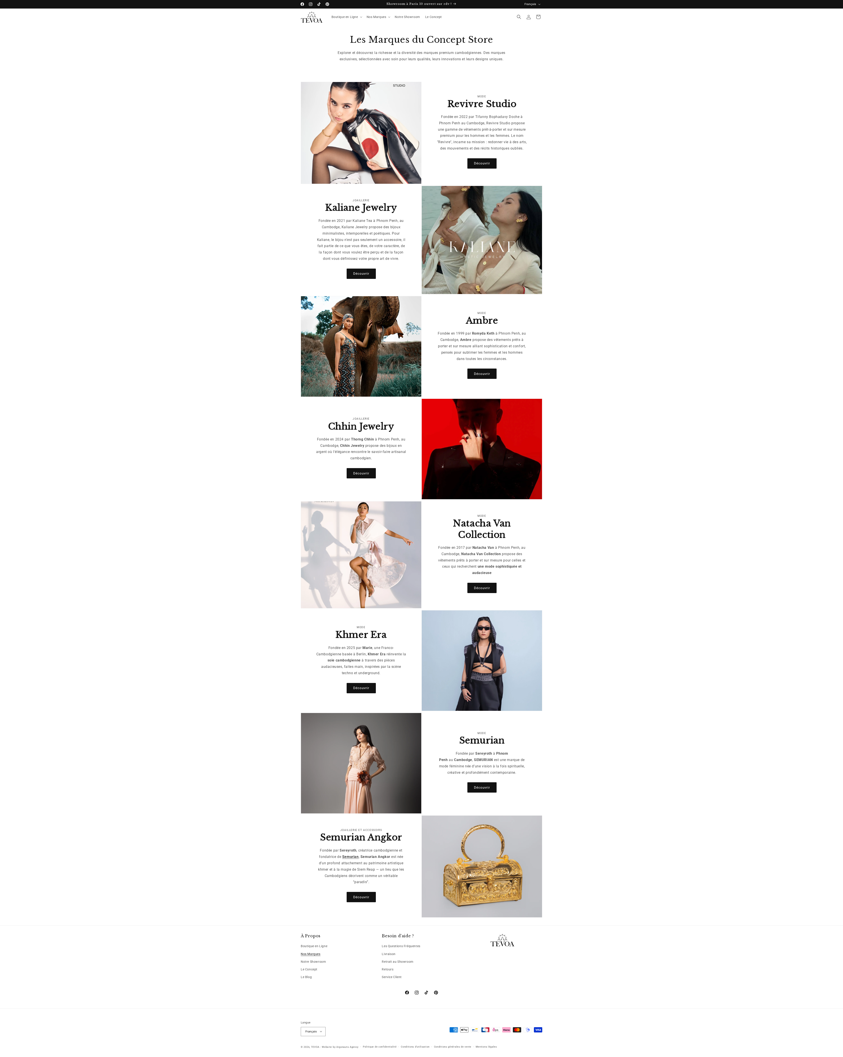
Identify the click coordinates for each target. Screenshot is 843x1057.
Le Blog (306, 977)
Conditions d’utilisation (415, 1046)
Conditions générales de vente (452, 1046)
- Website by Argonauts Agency (339, 1046)
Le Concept (309, 969)
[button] (346, 16)
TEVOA (315, 1046)
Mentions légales (486, 1046)
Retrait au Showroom (397, 961)
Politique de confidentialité (380, 1046)
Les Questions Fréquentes (401, 946)
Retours (387, 969)
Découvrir (482, 163)
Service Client (392, 977)
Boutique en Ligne (314, 946)
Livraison (388, 954)
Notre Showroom (313, 961)
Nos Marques (311, 954)
